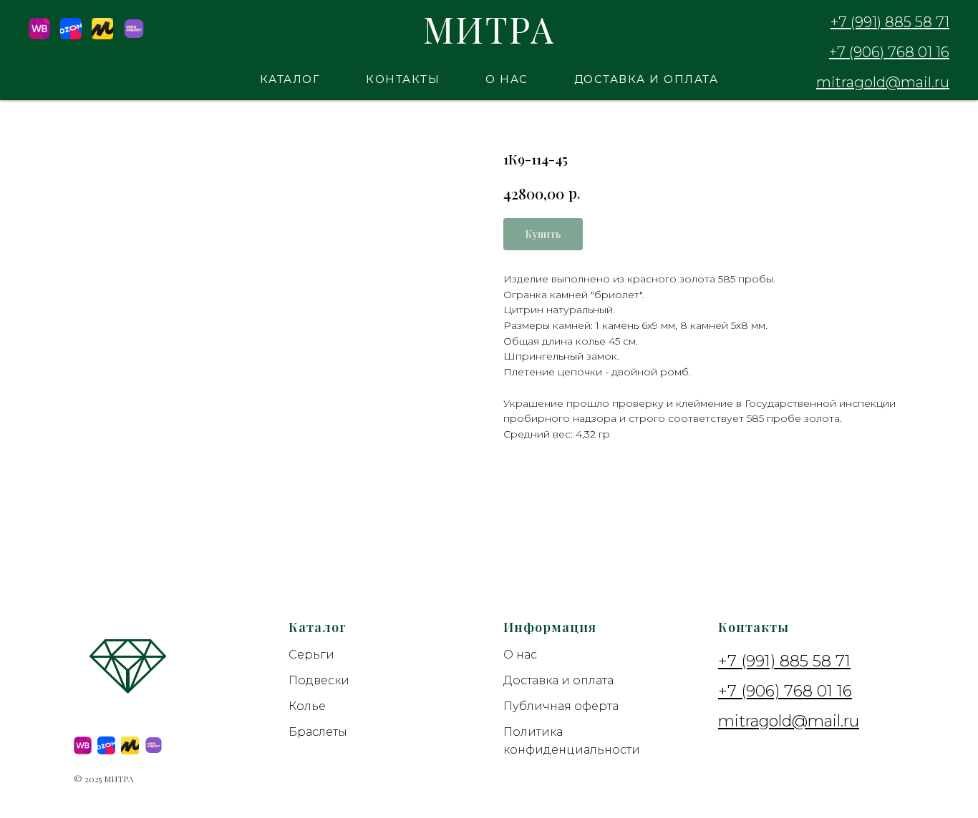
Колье (307, 706)
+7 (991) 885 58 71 (890, 22)
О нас (506, 79)
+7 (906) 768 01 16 (889, 52)
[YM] (102, 35)
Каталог (290, 79)
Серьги (311, 654)
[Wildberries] (39, 35)
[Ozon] (71, 35)
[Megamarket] (134, 35)
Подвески (319, 680)
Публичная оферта (561, 706)
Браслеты (318, 732)
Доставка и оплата (646, 79)
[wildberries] (83, 745)
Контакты (403, 79)
